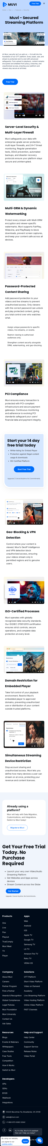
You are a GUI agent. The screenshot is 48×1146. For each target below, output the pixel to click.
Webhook (6, 1098)
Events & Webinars (10, 1042)
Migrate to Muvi (17, 827)
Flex (4, 932)
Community (29, 1042)
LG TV (26, 949)
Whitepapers (7, 1046)
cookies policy (7, 1144)
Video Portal (29, 1056)
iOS (25, 930)
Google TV (28, 940)
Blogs (4, 1037)
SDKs (4, 1088)
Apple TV (28, 935)
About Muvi (7, 977)
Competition (7, 1060)
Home (4, 10)
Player (5, 955)
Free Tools (7, 1056)
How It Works (8, 1065)
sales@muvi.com (12, 1117)
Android (27, 926)
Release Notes (30, 1051)
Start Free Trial (24, 469)
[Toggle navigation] (44, 3)
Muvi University (9, 1014)
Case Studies (8, 1051)
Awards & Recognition (12, 995)
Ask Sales (6, 1023)
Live (4, 927)
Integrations (7, 1102)
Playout (5, 937)
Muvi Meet (6, 946)
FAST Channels (30, 1009)
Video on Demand (32, 986)
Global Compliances (11, 1000)
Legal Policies (8, 1005)
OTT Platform (30, 977)
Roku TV (27, 958)
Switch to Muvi (8, 1070)
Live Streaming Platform (34, 995)
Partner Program (9, 986)
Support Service (31, 1046)
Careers (5, 981)
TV (3, 951)
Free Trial (35, 3)
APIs (4, 1084)
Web (26, 921)
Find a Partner (8, 991)
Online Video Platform (33, 1005)
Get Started (13, 891)
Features (18, 10)
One (10, 10)
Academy (28, 991)
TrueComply (7, 941)
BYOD (4, 1093)
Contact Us (7, 1019)
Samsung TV (29, 944)
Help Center (29, 1037)
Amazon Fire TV (31, 954)
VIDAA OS (28, 963)
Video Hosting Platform (34, 1000)
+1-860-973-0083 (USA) (15, 1122)
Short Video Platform (33, 981)
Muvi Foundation (9, 1009)
